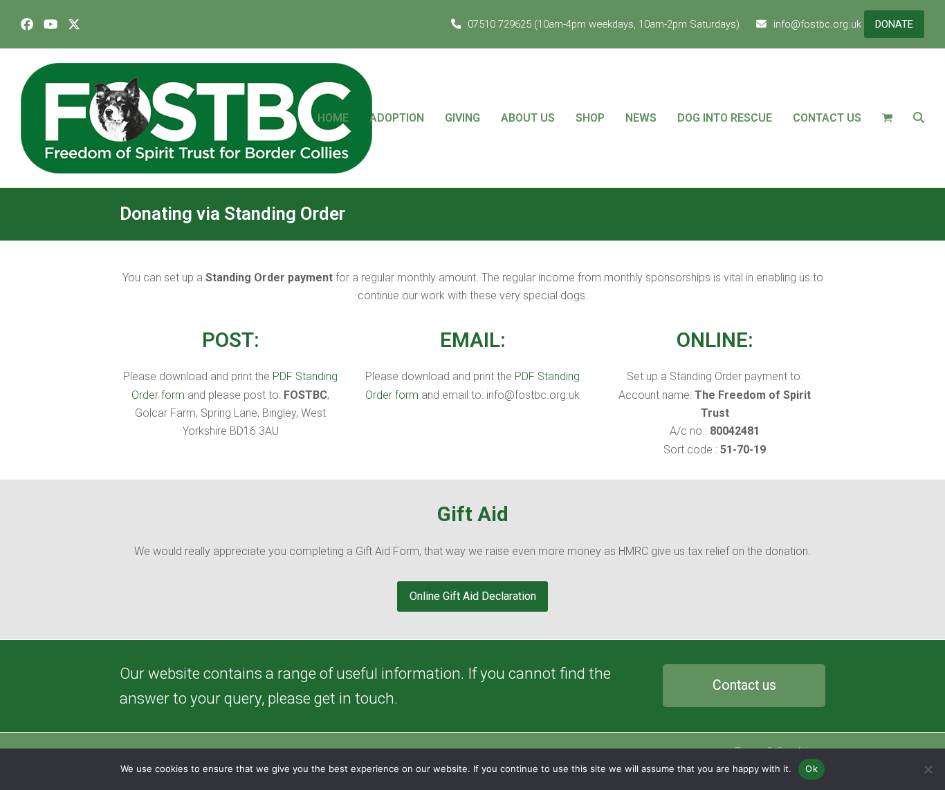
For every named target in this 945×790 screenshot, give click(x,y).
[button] (887, 118)
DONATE (894, 24)
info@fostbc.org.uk (817, 24)
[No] (928, 769)
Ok (811, 768)
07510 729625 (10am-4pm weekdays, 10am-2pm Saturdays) (604, 24)
